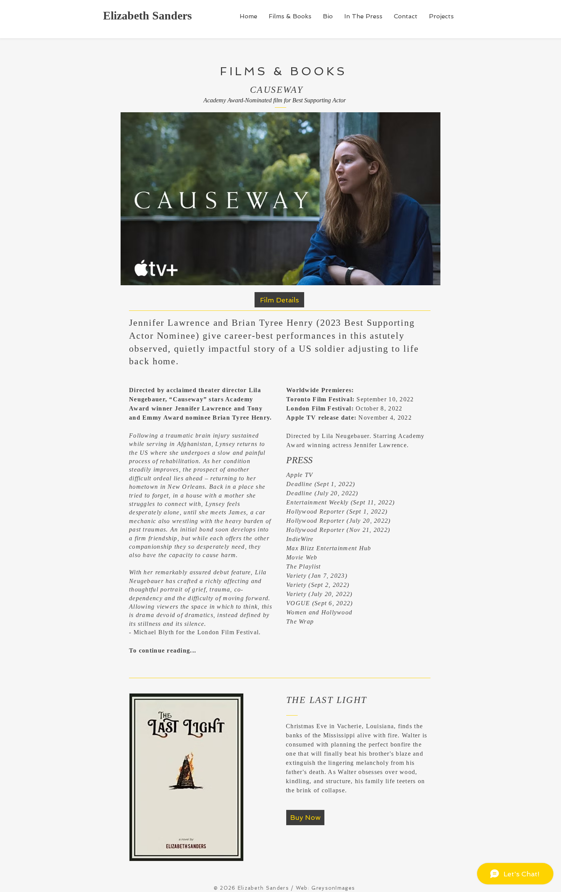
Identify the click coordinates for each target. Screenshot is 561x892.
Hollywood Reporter (315, 530)
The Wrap (300, 621)
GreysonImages (333, 888)
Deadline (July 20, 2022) (322, 493)
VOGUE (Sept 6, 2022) (319, 603)
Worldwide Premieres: (320, 390)
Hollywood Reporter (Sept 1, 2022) (336, 511)
